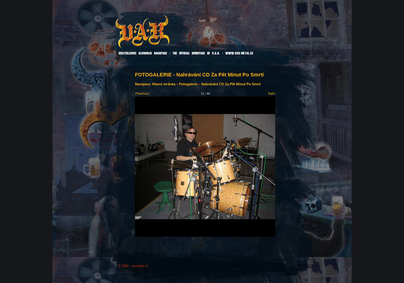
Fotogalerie (188, 84)
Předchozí (142, 93)
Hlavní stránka (163, 84)
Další (271, 93)
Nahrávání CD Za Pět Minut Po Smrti (231, 84)
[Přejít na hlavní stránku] (154, 35)
